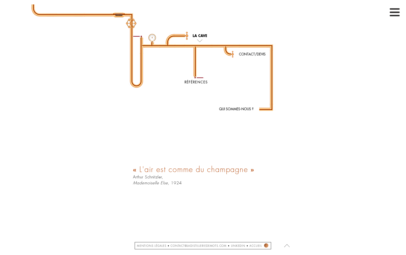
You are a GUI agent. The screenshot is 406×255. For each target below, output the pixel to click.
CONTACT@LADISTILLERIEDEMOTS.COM (199, 246)
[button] (395, 12)
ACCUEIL (256, 246)
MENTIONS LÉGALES (151, 246)
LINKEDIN (238, 246)
